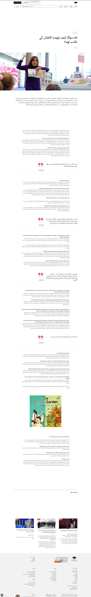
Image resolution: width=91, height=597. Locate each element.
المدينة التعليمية (17, 2)
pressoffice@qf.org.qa (73, 588)
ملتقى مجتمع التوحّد (31, 585)
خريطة (76, 579)
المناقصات (75, 581)
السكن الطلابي (53, 576)
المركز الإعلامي (25, 2)
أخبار (72, 534)
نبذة (55, 570)
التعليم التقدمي (74, 536)
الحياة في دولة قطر (32, 582)
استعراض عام (75, 580)
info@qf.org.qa (48, 594)
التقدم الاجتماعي (68, 536)
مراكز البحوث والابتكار (31, 572)
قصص (76, 572)
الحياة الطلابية (54, 574)
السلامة (31, 6)
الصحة (40, 535)
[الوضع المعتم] (20, 6)
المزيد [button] (61, 6)
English (17, 6)
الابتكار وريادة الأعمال (73, 535)
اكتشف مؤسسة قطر (35, 1)
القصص (34, 558)
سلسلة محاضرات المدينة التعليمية (29, 583)
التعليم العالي (54, 572)
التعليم (76, 6)
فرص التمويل (54, 575)
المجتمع (65, 6)
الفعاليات (33, 559)
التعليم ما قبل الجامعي (52, 571)
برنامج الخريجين (54, 579)
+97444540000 (49, 595)
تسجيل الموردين (74, 583)
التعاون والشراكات (46, 535)
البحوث (71, 6)
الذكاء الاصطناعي (32, 575)
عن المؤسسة (75, 570)
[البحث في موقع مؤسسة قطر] (14, 6)
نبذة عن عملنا (32, 557)
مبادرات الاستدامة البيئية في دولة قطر (29, 574)
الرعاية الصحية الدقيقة (45, 538)
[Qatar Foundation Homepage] (75, 2)
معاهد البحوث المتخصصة (31, 571)
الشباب (67, 535)
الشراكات (75, 576)
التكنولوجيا (41, 537)
